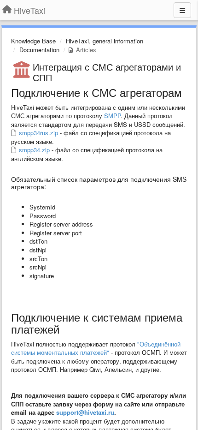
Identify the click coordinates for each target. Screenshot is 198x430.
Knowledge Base (33, 40)
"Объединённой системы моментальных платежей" (96, 348)
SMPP (112, 115)
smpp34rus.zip (37, 132)
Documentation (39, 49)
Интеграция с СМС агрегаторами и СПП (107, 72)
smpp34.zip (33, 149)
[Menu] (182, 10)
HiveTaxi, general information (104, 40)
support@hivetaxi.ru (85, 412)
